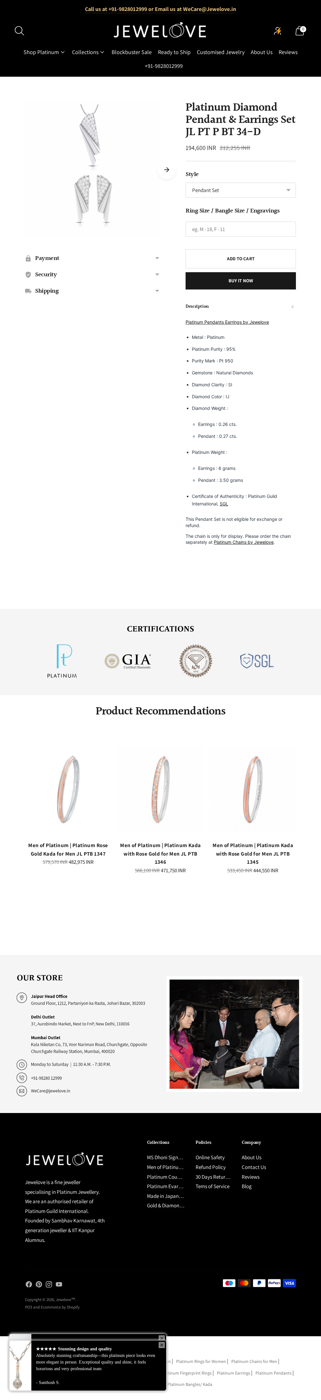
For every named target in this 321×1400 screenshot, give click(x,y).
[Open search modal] (19, 31)
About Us (261, 52)
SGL (224, 503)
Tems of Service (212, 1186)
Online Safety (210, 1157)
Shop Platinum (41, 52)
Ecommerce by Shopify (60, 1307)
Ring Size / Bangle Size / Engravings (232, 211)
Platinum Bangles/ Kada (189, 1384)
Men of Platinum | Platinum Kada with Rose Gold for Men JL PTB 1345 (253, 853)
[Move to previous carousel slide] (18, 794)
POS (28, 1307)
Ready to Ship (174, 52)
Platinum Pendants (273, 1373)
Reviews (288, 52)
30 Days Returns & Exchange (226, 1176)
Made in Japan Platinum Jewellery (184, 1196)
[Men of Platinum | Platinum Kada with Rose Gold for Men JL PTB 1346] (161, 789)
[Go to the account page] (278, 31)
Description (197, 306)
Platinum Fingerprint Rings (187, 1373)
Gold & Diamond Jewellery (175, 1205)
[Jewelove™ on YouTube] (59, 1286)
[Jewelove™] (160, 30)
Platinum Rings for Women (201, 1361)
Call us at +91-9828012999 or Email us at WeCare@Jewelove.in (160, 9)
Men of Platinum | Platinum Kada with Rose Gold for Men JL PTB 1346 (160, 853)
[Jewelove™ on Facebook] (29, 1286)
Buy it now (241, 281)
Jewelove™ (65, 1299)
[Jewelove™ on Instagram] (49, 1286)
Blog (247, 1186)
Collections (85, 52)
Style (192, 174)
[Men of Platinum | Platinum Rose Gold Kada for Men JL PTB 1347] (68, 789)
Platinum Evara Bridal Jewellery (182, 1186)
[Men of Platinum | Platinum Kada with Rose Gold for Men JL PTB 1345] (253, 789)
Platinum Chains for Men (254, 1361)
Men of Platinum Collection (176, 1167)
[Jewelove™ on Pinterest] (39, 1286)
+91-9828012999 (164, 65)
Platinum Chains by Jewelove (244, 542)
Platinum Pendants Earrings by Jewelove (227, 322)
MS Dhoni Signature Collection (180, 1157)
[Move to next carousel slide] (166, 169)
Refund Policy (211, 1167)
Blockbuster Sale (132, 52)
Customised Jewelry (221, 52)
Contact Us (254, 1167)
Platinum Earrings (233, 1373)
